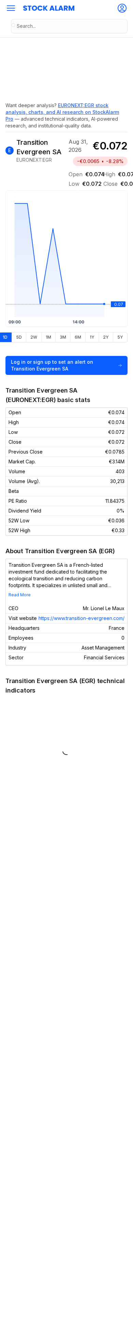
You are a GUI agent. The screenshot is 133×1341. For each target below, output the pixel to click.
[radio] (19, 337)
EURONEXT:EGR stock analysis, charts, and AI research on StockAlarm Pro (62, 112)
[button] (10, 8)
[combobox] (69, 26)
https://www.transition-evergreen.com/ (81, 618)
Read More (20, 594)
